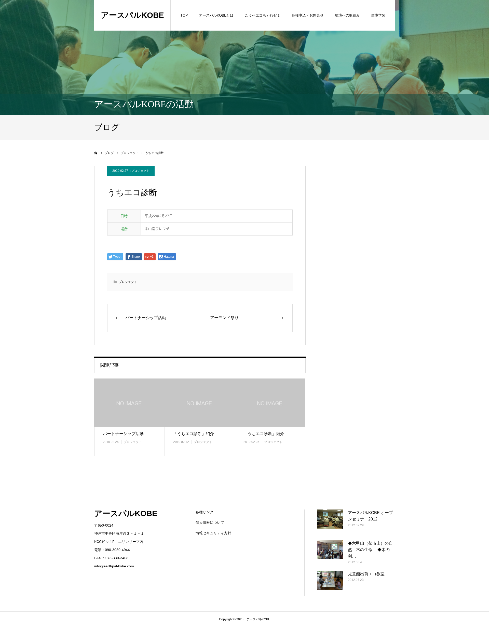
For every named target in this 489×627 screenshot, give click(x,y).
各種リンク (204, 512)
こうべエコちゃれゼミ (262, 15)
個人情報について (210, 522)
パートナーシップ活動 (123, 434)
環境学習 (378, 15)
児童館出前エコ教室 (366, 574)
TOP (184, 15)
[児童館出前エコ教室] (330, 583)
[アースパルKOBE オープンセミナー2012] (330, 522)
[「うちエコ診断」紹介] (200, 402)
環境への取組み (347, 15)
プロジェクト (140, 171)
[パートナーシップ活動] (129, 402)
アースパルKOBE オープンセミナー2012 (370, 516)
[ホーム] (96, 153)
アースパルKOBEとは (216, 15)
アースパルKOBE (132, 15)
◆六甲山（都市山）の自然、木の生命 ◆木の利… (370, 549)
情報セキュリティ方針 (213, 533)
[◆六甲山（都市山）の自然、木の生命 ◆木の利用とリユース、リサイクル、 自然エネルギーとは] (330, 553)
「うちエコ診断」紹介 (193, 434)
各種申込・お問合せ (308, 15)
